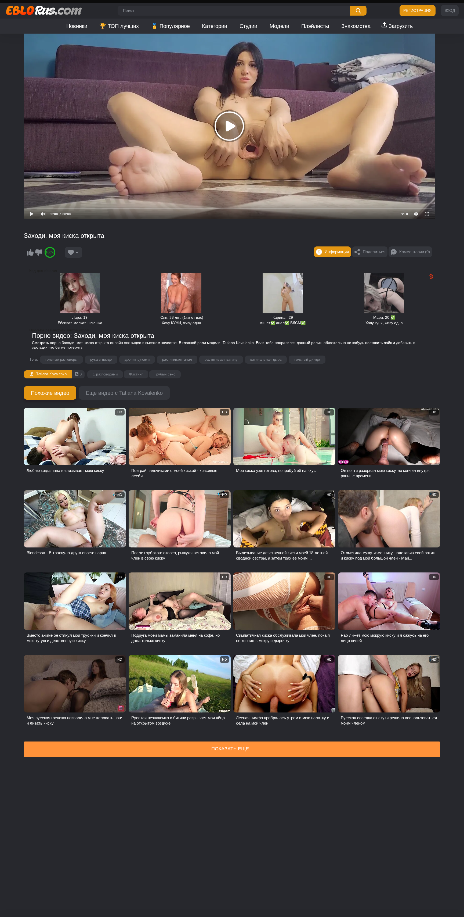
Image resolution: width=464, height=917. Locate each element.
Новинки (76, 26)
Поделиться (374, 251)
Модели (279, 26)
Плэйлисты (315, 26)
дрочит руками (137, 359)
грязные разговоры (61, 359)
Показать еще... (232, 748)
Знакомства (356, 26)
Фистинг (136, 374)
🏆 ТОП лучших (119, 26)
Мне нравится (30, 252)
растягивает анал (177, 359)
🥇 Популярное (170, 26)
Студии (248, 26)
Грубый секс (164, 374)
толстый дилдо (307, 359)
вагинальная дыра (265, 359)
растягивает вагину (221, 359)
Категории (214, 26)
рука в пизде (101, 359)
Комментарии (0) (414, 251)
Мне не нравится (38, 252)
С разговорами (105, 374)
